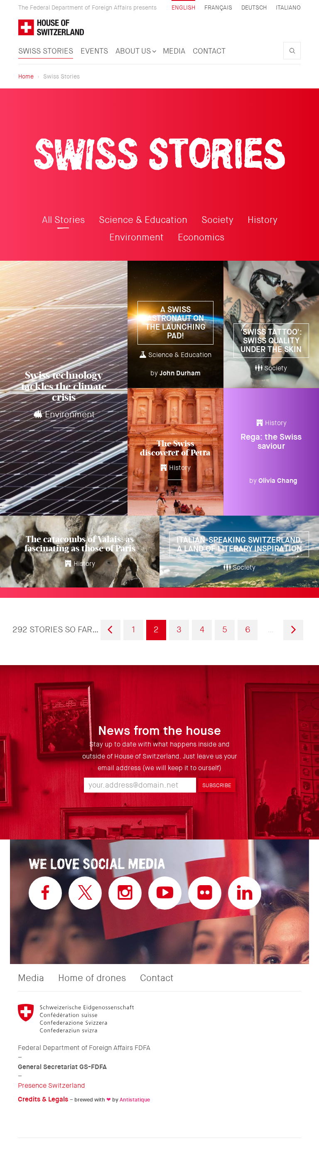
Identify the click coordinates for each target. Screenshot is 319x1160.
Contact (209, 51)
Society (217, 220)
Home (26, 76)
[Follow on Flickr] (204, 893)
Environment (136, 237)
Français (218, 8)
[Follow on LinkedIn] (244, 893)
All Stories (63, 220)
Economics (201, 237)
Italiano (288, 8)
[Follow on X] (85, 893)
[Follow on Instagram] (125, 893)
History (262, 220)
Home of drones (92, 978)
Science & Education (143, 220)
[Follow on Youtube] (165, 893)
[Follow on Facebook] (45, 893)
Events (94, 51)
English (183, 7)
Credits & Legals (43, 1099)
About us (134, 51)
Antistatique (135, 1099)
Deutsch (254, 8)
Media (174, 51)
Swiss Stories (45, 51)
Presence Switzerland (51, 1085)
